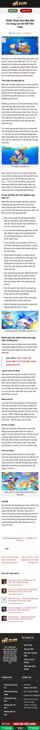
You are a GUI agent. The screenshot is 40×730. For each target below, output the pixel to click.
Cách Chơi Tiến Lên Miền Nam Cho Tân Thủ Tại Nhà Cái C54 (22, 581)
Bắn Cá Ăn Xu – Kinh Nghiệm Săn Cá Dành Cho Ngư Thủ (29, 560)
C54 (30, 33)
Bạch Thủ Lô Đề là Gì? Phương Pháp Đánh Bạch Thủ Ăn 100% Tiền (22, 590)
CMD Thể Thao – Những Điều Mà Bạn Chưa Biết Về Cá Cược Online (23, 600)
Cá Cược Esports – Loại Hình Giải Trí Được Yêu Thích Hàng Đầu (22, 609)
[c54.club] (20, 4)
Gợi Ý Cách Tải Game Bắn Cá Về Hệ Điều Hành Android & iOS (21, 361)
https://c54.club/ (30, 688)
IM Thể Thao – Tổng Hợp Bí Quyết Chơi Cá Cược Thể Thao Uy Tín (21, 618)
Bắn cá (20, 17)
